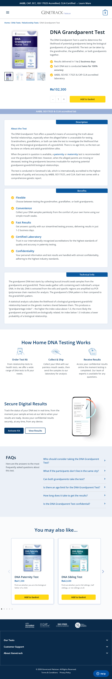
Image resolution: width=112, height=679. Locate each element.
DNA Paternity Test (26, 577)
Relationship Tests (30, 22)
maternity (72, 154)
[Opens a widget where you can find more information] (101, 674)
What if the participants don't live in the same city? (71, 471)
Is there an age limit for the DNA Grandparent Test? (71, 487)
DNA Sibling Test (72, 577)
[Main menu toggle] (7, 12)
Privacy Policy (65, 672)
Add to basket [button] (31, 597)
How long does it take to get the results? (65, 495)
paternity (59, 154)
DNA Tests (16, 22)
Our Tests (9, 640)
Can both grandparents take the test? (64, 479)
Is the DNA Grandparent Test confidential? (66, 503)
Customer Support (14, 646)
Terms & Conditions (49, 672)
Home (7, 22)
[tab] (74, 461)
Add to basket (87, 99)
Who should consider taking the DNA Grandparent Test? (71, 460)
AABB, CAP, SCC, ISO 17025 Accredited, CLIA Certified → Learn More (55, 3)
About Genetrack (13, 653)
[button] (9, 572)
